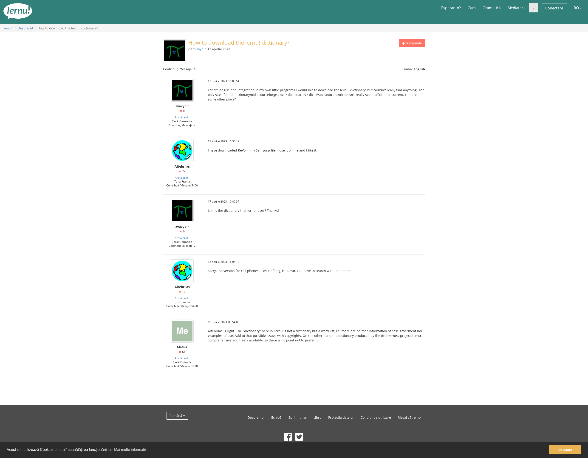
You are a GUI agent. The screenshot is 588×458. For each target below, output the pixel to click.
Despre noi (256, 417)
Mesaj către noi (409, 417)
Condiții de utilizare (376, 417)
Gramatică (492, 7)
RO (576, 7)
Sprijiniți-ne (297, 417)
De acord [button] (565, 450)
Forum (8, 28)
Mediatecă (517, 7)
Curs (472, 7)
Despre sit (25, 28)
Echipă (276, 417)
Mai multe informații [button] (130, 450)
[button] (533, 7)
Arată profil (182, 117)
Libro (317, 417)
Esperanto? (451, 7)
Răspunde (413, 43)
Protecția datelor (341, 417)
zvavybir (199, 49)
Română (176, 415)
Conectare (554, 8)
